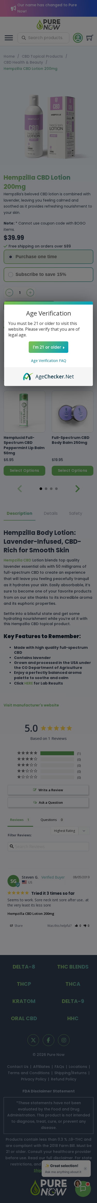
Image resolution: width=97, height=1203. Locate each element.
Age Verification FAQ (48, 360)
